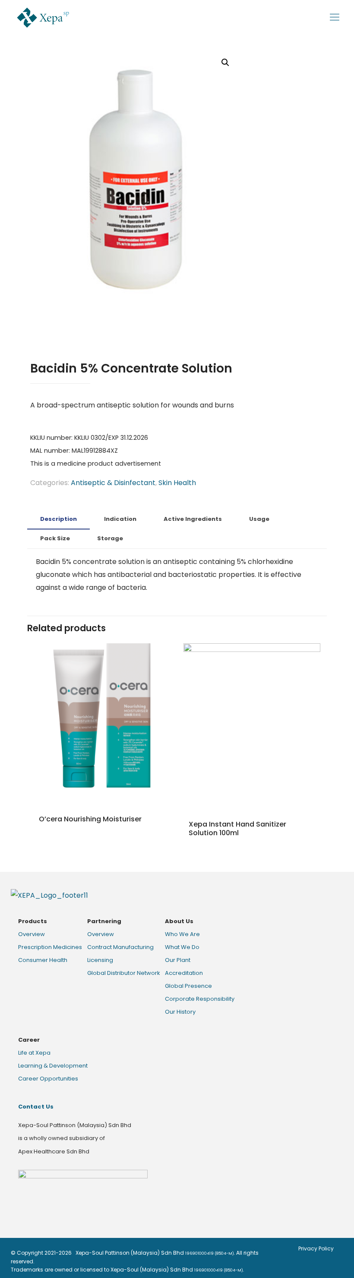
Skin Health (177, 483)
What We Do (182, 947)
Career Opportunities (48, 1078)
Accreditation (184, 973)
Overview (31, 934)
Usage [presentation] (259, 519)
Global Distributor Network (123, 973)
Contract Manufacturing (120, 947)
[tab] (58, 519)
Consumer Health (42, 960)
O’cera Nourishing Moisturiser (90, 819)
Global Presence (188, 986)
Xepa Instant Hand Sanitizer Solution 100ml (237, 828)
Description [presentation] (58, 519)
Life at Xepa (34, 1053)
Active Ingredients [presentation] (193, 519)
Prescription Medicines (50, 947)
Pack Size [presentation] (55, 538)
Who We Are (182, 934)
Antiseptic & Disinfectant (113, 483)
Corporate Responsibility (199, 999)
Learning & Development (53, 1066)
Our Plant (177, 960)
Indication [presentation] (120, 519)
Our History (180, 1012)
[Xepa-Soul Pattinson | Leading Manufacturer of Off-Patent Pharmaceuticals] (43, 17)
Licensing (100, 960)
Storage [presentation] (110, 538)
